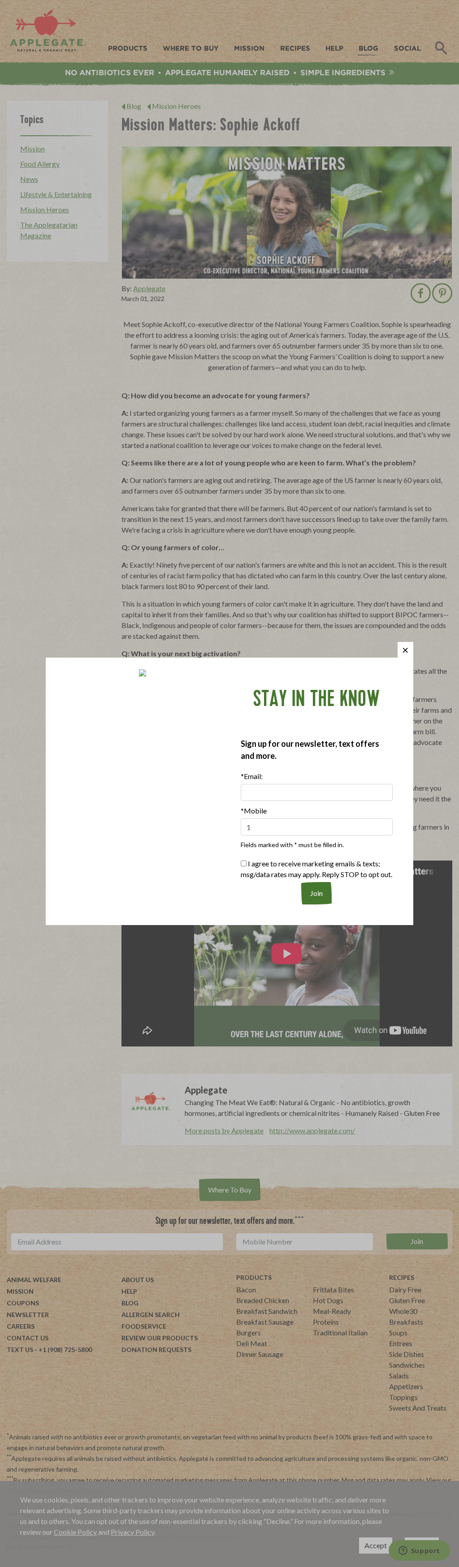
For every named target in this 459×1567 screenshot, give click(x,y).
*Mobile (254, 810)
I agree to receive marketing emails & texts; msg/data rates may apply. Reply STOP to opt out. (316, 868)
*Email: (252, 776)
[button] (405, 650)
